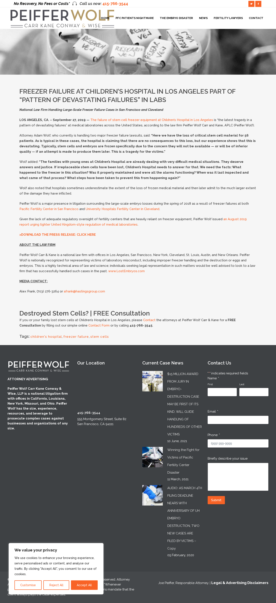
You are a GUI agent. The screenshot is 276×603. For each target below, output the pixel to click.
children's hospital (46, 337)
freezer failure (76, 337)
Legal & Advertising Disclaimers (239, 583)
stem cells (99, 337)
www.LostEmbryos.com (126, 271)
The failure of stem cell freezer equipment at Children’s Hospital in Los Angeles (151, 120)
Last (241, 384)
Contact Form (99, 325)
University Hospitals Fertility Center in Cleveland (122, 209)
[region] (56, 568)
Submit (216, 500)
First (210, 384)
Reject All (56, 585)
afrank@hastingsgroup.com (84, 291)
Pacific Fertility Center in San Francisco (48, 209)
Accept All (84, 585)
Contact (149, 320)
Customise (28, 585)
